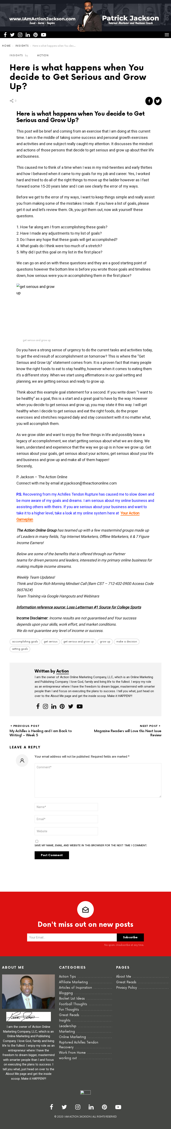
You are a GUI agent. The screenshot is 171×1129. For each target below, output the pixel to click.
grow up (105, 641)
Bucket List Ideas (72, 999)
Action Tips (67, 977)
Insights (64, 1021)
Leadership (67, 1026)
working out (68, 1058)
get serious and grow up (78, 641)
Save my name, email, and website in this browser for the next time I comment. (91, 845)
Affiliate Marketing (73, 982)
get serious (50, 641)
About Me (123, 977)
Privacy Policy (126, 988)
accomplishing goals (25, 641)
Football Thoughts (73, 1004)
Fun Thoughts (69, 1010)
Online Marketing (72, 1037)
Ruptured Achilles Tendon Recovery (78, 1045)
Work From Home (72, 1053)
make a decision (126, 641)
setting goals (20, 649)
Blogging (66, 993)
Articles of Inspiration (75, 988)
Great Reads (69, 1015)
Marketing (67, 1032)
